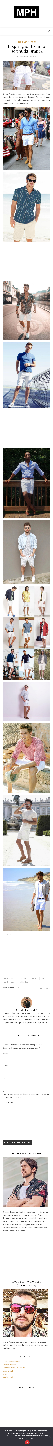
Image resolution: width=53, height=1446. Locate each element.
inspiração (34, 978)
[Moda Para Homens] (26, 12)
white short (24, 982)
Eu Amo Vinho (9, 1370)
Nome (6, 1053)
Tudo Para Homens (11, 1361)
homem (23, 978)
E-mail (6, 1065)
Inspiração (23, 42)
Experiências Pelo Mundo (14, 1367)
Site (4, 1078)
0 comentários (44, 988)
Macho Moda (8, 1377)
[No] (49, 1436)
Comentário (8, 1102)
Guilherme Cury (13, 988)
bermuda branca (10, 978)
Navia (5, 1374)
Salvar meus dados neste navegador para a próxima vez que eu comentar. (26, 1095)
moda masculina (10, 982)
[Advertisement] (26, 262)
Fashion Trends (9, 1364)
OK (27, 1442)
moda (33, 42)
